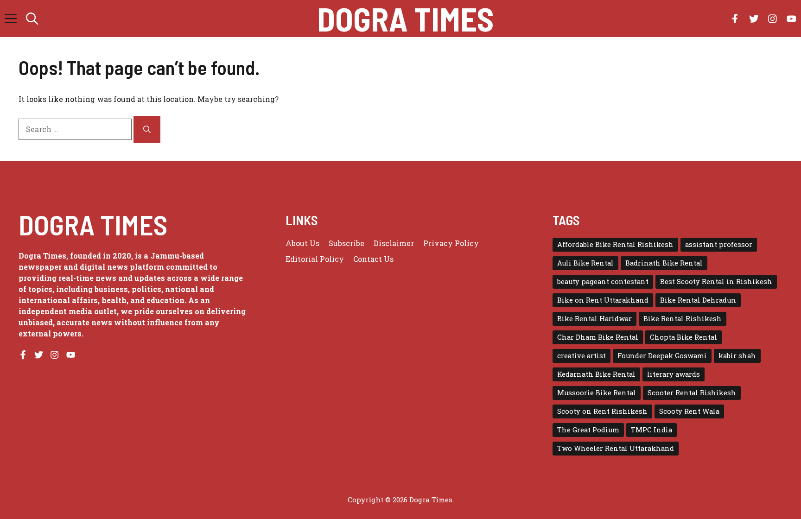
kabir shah (737, 355)
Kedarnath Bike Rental (596, 374)
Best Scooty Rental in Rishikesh (716, 281)
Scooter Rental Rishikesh (692, 392)
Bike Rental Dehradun (698, 300)
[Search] (147, 129)
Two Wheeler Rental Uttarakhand (615, 448)
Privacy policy (451, 243)
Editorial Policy (315, 259)
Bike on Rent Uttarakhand (602, 300)
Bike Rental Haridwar (594, 318)
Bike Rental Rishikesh (682, 318)
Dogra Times (405, 18)
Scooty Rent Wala (689, 411)
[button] (32, 18)
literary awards (673, 374)
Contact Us (373, 259)
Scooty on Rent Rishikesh (602, 411)
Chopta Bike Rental (683, 337)
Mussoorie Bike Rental (596, 392)
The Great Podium (588, 429)
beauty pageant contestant (602, 281)
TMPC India (651, 429)
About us (302, 243)
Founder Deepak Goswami (662, 355)
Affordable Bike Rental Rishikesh (615, 244)
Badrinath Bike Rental (664, 263)
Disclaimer (394, 243)
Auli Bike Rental (585, 263)
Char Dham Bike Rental (597, 337)
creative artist (581, 355)
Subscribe (346, 243)
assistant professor (718, 244)
